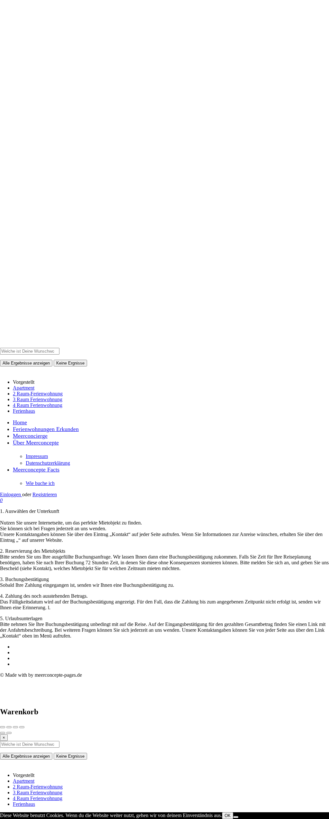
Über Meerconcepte (36, 442)
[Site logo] (164, 345)
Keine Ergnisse (70, 363)
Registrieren (44, 494)
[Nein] (235, 817)
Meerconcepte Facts (36, 469)
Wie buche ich (40, 483)
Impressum (37, 456)
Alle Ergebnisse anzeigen (26, 363)
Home (20, 422)
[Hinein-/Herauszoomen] (21, 727)
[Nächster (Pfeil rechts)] (9, 733)
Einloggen (11, 494)
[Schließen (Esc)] (2, 727)
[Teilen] (9, 727)
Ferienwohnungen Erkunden (46, 429)
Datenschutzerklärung (48, 463)
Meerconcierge (30, 436)
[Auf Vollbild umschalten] (15, 727)
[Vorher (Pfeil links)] (2, 733)
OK (228, 815)
